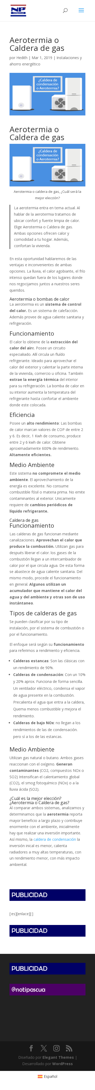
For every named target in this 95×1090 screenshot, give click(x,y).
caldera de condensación (55, 839)
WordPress (62, 1063)
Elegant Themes (58, 1057)
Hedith (21, 57)
